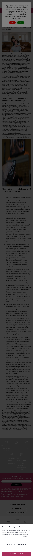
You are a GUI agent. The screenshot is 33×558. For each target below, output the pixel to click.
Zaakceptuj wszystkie (16, 554)
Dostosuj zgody (16, 549)
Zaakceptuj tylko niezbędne (16, 544)
